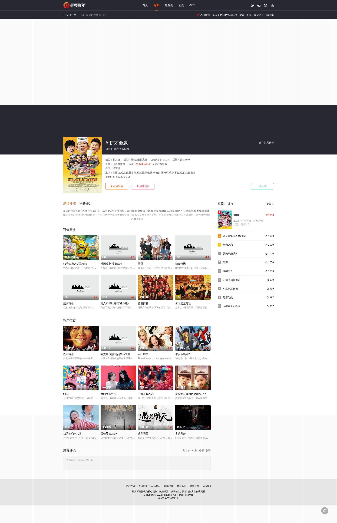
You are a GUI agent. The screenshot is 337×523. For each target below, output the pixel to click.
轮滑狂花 (143, 303)
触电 (65, 393)
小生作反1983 (230, 288)
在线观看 (116, 186)
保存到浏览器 (266, 142)
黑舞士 (226, 262)
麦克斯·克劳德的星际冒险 (115, 354)
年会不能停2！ (183, 354)
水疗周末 (143, 354)
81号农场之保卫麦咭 (75, 263)
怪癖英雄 (68, 354)
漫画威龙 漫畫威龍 (111, 263)
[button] (71, 203)
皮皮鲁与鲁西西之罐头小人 (191, 393)
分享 (262, 186)
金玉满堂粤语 (183, 303)
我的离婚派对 (230, 253)
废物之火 (228, 271)
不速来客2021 (146, 393)
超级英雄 (68, 303)
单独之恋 (228, 244)
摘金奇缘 (180, 263)
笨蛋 (140, 263)
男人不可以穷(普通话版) (115, 303)
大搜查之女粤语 (231, 306)
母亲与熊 (228, 297)
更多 (270, 203)
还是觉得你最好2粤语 (234, 236)
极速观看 (143, 186)
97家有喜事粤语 (231, 279)
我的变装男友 (108, 393)
